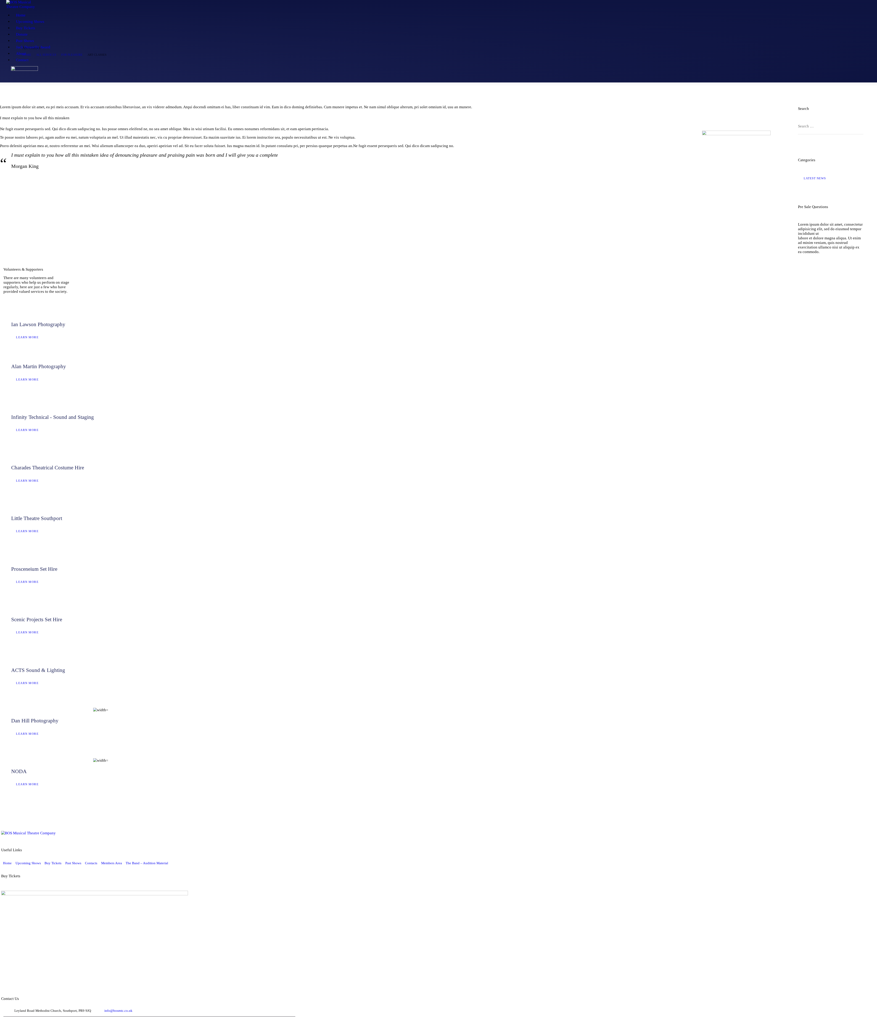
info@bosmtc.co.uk (118, 1010)
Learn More (27, 337)
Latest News (815, 178)
